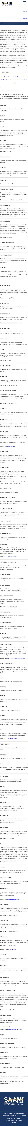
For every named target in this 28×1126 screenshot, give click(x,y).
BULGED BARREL (12, 949)
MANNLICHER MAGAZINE (15, 1029)
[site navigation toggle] (24, 1)
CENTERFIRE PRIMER (13, 899)
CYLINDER (16, 658)
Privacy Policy (10, 1118)
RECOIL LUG (11, 446)
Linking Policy (18, 1120)
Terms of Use (9, 1120)
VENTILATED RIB (12, 738)
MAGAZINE (22, 658)
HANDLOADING (12, 557)
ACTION (10, 658)
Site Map (14, 1122)
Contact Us (18, 1118)
